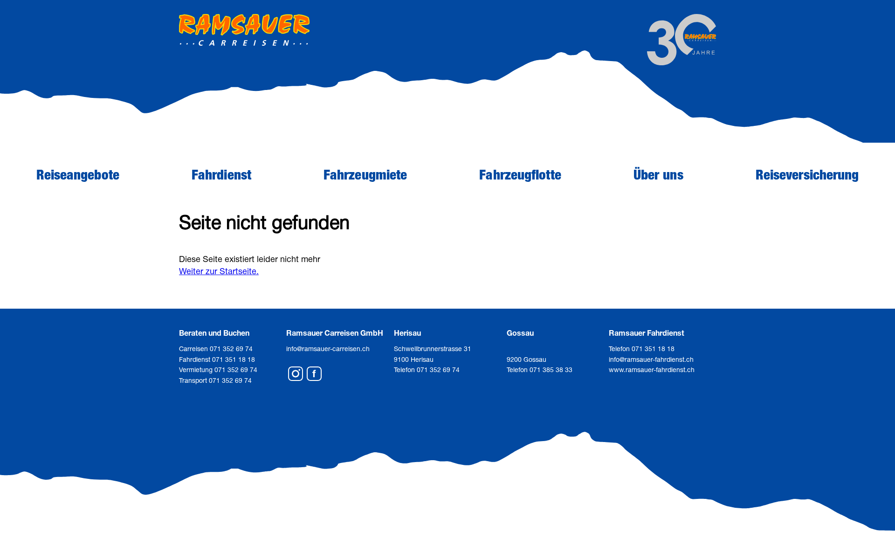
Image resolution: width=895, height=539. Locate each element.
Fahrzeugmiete (365, 174)
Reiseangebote (77, 174)
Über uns (658, 174)
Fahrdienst (221, 174)
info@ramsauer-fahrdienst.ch (651, 359)
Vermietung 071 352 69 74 (218, 369)
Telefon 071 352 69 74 (427, 369)
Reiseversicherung (807, 174)
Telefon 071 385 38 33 (539, 369)
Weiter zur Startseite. (219, 271)
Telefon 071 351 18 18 (642, 348)
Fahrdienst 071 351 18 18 (217, 359)
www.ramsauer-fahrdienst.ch (652, 369)
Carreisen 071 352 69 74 (216, 348)
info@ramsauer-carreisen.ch (328, 348)
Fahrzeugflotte (520, 174)
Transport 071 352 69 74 (215, 380)
